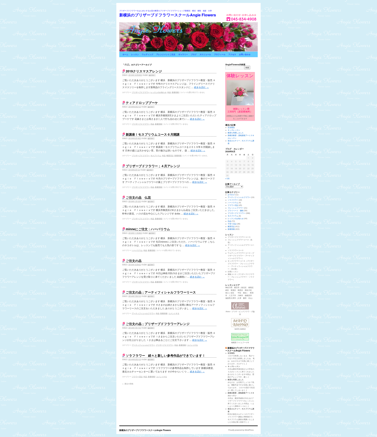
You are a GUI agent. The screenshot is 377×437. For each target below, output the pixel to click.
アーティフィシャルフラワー (143, 313)
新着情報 (175, 92)
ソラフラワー (233, 200)
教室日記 (169, 155)
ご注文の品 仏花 (138, 197)
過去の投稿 (127, 383)
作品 (169, 92)
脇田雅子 (152, 75)
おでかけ (231, 195)
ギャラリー (183, 54)
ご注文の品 (134, 260)
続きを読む (201, 87)
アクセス (232, 54)
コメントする (174, 313)
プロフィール (219, 54)
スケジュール (205, 54)
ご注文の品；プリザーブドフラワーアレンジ (158, 323)
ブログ (194, 54)
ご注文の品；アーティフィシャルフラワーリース (161, 292)
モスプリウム (156, 155)
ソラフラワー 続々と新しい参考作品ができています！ (165, 355)
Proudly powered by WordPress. (241, 430)
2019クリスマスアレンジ (144, 71)
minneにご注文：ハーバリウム (148, 229)
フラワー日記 (137, 376)
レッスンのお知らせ (158, 92)
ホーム (125, 54)
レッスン (135, 54)
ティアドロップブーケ (142, 102)
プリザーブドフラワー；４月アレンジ (153, 166)
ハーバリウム (137, 250)
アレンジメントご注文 (165, 54)
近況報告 (231, 127)
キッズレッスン (234, 130)
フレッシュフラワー (236, 208)
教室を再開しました (236, 133)
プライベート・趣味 (236, 211)
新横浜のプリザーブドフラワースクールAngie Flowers (167, 15)
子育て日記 (232, 224)
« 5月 (227, 179)
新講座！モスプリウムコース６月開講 (153, 134)
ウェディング (147, 54)
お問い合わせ (244, 54)
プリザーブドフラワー (141, 92)
